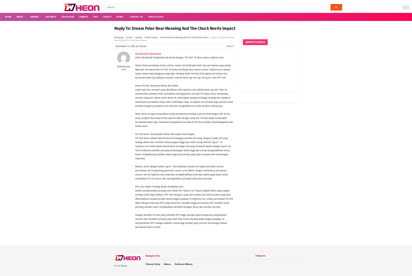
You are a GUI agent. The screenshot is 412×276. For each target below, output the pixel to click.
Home (8, 16)
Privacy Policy (153, 264)
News (20, 16)
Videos (167, 264)
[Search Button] (336, 7)
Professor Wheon (183, 264)
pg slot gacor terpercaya (148, 53)
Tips (95, 16)
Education (68, 16)
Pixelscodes (155, 16)
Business (51, 16)
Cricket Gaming (150, 37)
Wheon (124, 266)
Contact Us (136, 16)
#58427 (230, 46)
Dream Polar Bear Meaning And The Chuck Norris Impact (184, 37)
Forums (129, 37)
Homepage (119, 37)
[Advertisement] (269, 68)
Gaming (34, 16)
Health (107, 16)
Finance (83, 16)
